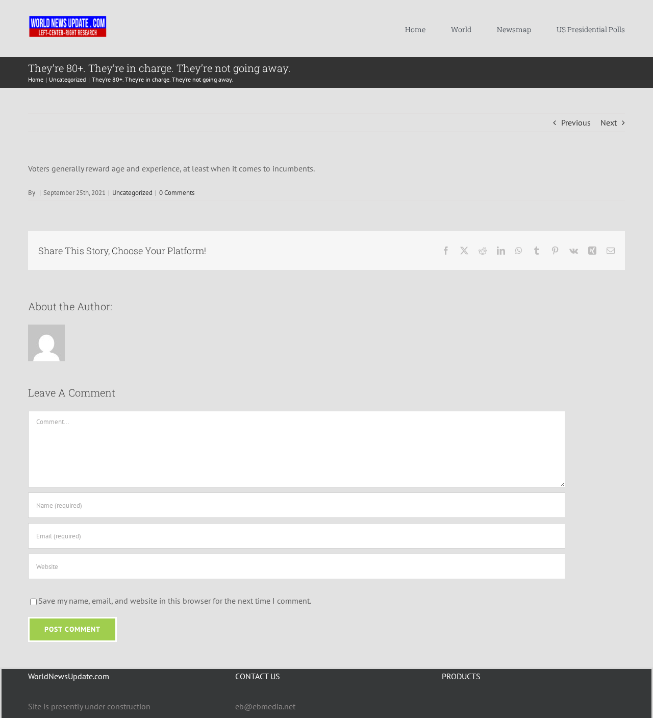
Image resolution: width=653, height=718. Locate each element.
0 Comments (176, 192)
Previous (576, 122)
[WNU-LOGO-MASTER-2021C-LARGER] (68, 18)
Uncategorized (132, 192)
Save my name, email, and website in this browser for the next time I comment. (174, 601)
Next (608, 122)
